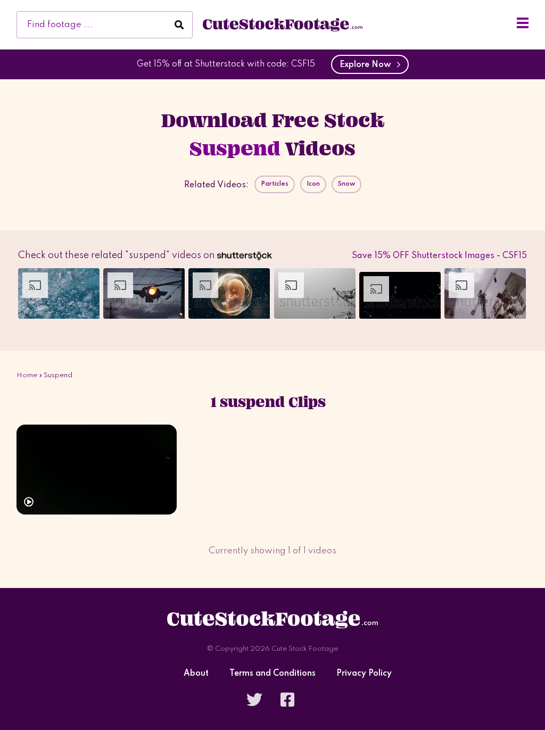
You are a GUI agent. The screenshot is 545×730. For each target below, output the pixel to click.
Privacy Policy (364, 674)
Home (26, 375)
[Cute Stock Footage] (282, 24)
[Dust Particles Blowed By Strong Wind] (96, 470)
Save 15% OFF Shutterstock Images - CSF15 (439, 256)
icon (313, 184)
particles (274, 184)
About (196, 674)
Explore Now (367, 65)
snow (346, 184)
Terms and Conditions (272, 674)
